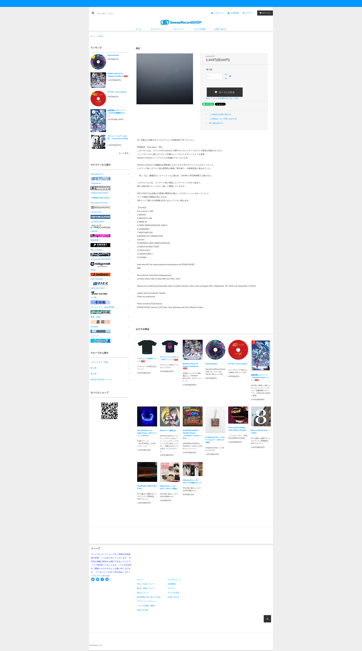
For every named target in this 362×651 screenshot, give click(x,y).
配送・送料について (146, 588)
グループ (177, 29)
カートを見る (173, 592)
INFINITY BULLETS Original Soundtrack (115, 75)
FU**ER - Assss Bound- (116, 92)
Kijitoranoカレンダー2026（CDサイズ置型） (169, 487)
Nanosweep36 (113, 55)
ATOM (145, 610)
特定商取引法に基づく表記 (228, 98)
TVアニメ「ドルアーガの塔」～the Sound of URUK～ (117, 138)
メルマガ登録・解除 (146, 605)
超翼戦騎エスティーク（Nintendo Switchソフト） (260, 377)
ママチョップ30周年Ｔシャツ (146, 360)
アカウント (219, 13)
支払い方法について (146, 584)
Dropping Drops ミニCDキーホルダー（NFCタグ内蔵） (215, 439)
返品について (211, 98)
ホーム (139, 29)
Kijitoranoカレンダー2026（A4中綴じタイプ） (192, 481)
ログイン (250, 13)
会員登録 (235, 13)
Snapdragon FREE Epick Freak (147, 487)
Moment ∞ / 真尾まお (168, 431)
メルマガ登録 (199, 29)
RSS (139, 610)
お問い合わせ (220, 29)
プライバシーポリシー (147, 601)
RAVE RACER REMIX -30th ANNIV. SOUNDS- (237, 429)
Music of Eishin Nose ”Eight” (259, 431)
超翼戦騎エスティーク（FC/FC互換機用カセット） (116, 112)
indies (101, 36)
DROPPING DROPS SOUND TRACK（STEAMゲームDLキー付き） (192, 434)
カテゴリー (156, 29)
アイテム (266, 13)
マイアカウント (174, 579)
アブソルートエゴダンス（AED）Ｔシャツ (169, 358)
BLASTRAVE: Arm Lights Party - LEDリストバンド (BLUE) (147, 433)
